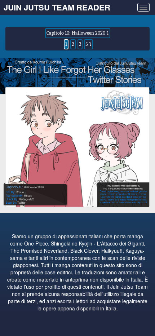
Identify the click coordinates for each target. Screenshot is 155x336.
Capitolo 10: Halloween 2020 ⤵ (77, 33)
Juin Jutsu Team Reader (57, 7)
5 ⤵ (88, 44)
